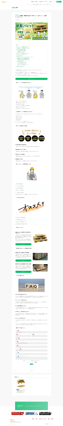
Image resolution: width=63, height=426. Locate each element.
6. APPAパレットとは (19, 56)
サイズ (17, 352)
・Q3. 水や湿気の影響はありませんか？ (21, 63)
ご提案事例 (32, 1)
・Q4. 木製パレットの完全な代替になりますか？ (23, 64)
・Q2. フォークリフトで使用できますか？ (22, 62)
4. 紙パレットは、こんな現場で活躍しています (22, 53)
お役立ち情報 (41, 1)
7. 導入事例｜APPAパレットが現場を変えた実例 (22, 58)
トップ (26, 4)
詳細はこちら (23, 244)
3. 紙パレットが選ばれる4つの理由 (21, 49)
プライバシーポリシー (28, 360)
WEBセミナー (46, 1)
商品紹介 (36, 1)
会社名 (17, 330)
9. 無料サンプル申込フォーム (20, 66)
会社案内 (51, 1)
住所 (17, 341)
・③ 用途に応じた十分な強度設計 (21, 51)
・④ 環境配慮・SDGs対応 (20, 52)
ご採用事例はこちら (23, 260)
